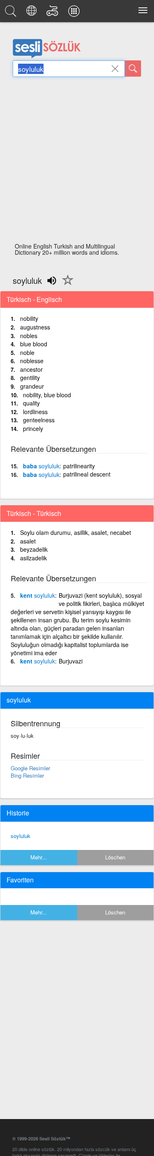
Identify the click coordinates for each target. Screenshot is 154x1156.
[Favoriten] (65, 285)
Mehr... (38, 857)
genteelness (39, 420)
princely (33, 428)
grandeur (32, 386)
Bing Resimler (27, 775)
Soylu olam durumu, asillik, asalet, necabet (75, 532)
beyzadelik (34, 549)
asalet (28, 541)
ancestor (31, 369)
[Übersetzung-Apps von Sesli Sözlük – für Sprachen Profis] (75, 13)
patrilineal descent (86, 474)
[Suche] (133, 68)
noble (27, 352)
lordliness (35, 412)
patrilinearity (79, 466)
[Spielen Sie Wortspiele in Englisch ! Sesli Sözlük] (53, 13)
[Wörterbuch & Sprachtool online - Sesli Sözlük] (12, 13)
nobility (29, 318)
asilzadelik (33, 558)
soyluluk (20, 836)
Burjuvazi (71, 661)
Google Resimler (30, 768)
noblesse (32, 361)
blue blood (33, 344)
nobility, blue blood (47, 395)
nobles (28, 336)
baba (41, 466)
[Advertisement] (77, 162)
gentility (30, 377)
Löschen (115, 857)
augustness (35, 327)
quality (31, 403)
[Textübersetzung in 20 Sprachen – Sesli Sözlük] (33, 13)
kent (37, 595)
